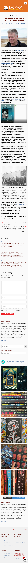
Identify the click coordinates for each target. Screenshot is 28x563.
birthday (10, 23)
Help (4, 557)
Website (4, 306)
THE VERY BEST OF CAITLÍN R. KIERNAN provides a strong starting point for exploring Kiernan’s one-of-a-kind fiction (13, 229)
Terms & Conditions (20, 542)
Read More (3, 340)
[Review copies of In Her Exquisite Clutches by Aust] (14, 378)
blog (13, 23)
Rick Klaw (4, 23)
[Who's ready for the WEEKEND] (14, 404)
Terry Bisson (22, 24)
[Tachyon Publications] (13, 10)
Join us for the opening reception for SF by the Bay (15, 223)
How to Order (6, 538)
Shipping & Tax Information (6, 543)
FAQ (4, 540)
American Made (6, 555)
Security (18, 540)
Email (3, 302)
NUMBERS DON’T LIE (7, 63)
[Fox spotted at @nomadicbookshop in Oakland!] (14, 482)
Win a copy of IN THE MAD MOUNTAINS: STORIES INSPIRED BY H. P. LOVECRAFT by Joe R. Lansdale (13, 245)
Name (3, 297)
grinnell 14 (9, 24)
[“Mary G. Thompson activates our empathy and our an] (14, 456)
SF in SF (23, 212)
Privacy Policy (19, 538)
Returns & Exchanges (8, 545)
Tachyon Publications (19, 529)
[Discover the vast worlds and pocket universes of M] (14, 430)
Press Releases (6, 553)
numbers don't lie (16, 24)
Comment (4, 282)
